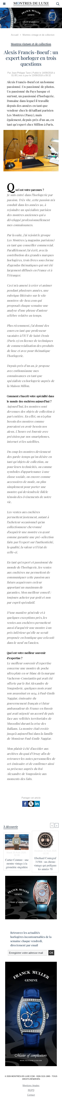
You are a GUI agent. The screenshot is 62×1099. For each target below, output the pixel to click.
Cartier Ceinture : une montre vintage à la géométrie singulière (17, 863)
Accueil (14, 35)
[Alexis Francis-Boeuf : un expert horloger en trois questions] (31, 131)
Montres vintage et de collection (38, 35)
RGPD (31, 1090)
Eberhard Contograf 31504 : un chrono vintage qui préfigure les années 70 (45, 863)
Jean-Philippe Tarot (21, 72)
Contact (31, 1095)
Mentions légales (31, 1085)
